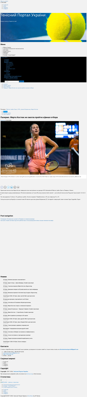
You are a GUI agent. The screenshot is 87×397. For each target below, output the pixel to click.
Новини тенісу (8, 62)
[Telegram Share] (8, 187)
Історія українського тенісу (10, 387)
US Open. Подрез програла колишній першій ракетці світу (17, 338)
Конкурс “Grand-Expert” (9, 55)
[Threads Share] (15, 187)
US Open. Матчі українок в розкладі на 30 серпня (15, 315)
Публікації (7, 71)
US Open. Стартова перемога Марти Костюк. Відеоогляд (17, 286)
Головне (5, 111)
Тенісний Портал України (23, 14)
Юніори (8, 67)
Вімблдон (5, 52)
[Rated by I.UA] (4, 381)
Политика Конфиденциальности (11, 384)
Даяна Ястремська (25, 109)
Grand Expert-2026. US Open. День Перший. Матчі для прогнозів (19, 322)
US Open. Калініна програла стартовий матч (14, 279)
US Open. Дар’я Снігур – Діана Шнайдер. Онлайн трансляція (18, 283)
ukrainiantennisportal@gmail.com (11, 353)
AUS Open (5, 50)
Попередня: (17, 219)
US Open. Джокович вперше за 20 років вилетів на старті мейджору (20, 289)
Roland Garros (7, 51)
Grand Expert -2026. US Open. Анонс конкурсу (14, 341)
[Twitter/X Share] (5, 187)
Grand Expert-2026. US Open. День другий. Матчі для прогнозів (19, 318)
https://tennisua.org (8, 354)
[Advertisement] (41, 32)
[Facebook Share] (2, 187)
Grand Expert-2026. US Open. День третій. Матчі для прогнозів (19, 296)
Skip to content (4, 1)
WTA (19, 109)
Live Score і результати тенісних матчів (13, 48)
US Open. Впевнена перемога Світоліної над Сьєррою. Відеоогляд (20, 292)
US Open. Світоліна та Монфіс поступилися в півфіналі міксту (18, 331)
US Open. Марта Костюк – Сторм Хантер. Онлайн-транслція (18, 312)
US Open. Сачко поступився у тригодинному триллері (16, 335)
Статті (7, 72)
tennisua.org (30, 374)
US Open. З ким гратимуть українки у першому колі (16, 325)
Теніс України (9, 63)
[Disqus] (43, 238)
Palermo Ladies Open (11, 109)
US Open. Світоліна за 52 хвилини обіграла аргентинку (17, 302)
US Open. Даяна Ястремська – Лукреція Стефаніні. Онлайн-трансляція (21, 309)
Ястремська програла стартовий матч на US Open (15, 299)
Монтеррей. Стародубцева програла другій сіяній (15, 328)
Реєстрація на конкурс (12, 78)
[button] (4, 57)
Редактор (3, 120)
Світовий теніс (10, 65)
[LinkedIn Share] (11, 187)
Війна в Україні (7, 47)
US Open (5, 53)
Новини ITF (9, 66)
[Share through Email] (18, 187)
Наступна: (27, 220)
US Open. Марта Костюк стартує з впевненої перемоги (17, 305)
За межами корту (10, 68)
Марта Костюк (34, 109)
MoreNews (30, 396)
